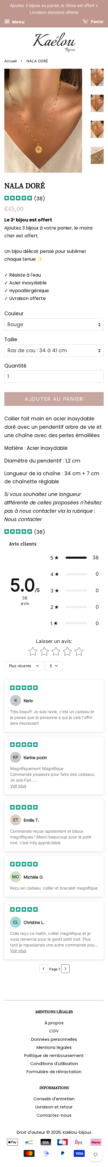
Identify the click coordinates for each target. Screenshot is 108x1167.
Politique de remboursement (54, 1055)
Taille (10, 339)
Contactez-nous (54, 1115)
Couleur (14, 313)
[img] (18, 199)
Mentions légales (54, 1047)
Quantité (15, 365)
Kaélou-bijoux (77, 1132)
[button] (75, 558)
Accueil (10, 61)
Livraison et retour (54, 1107)
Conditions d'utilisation (54, 1064)
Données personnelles (54, 1039)
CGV (54, 1031)
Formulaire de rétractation (54, 1072)
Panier (97, 21)
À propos (54, 1023)
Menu (17, 22)
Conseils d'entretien (54, 1099)
